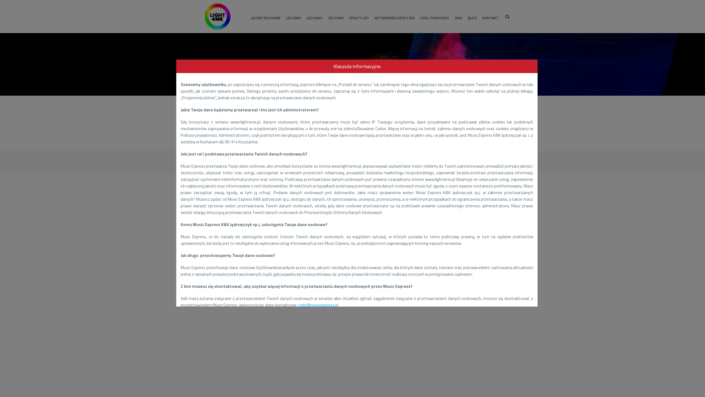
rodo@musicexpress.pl (318, 305)
